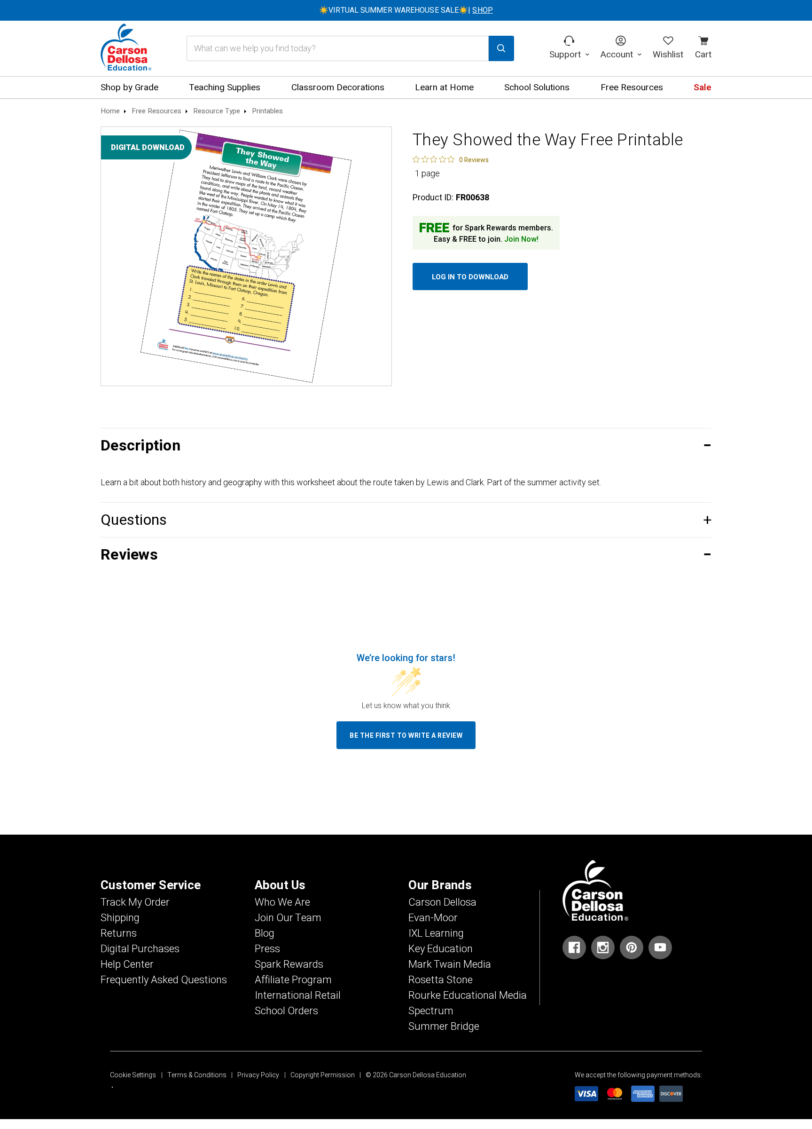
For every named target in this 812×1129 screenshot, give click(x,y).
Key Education (440, 948)
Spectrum (430, 1010)
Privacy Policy (258, 1075)
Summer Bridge (443, 1026)
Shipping (120, 917)
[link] (451, 159)
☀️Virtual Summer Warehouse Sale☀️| (406, 10)
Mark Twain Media (449, 964)
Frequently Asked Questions (164, 979)
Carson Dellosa (442, 902)
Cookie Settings (133, 1075)
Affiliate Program (293, 979)
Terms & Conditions (196, 1075)
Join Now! (521, 239)
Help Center (127, 964)
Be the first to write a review (406, 736)
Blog (264, 933)
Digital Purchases (140, 948)
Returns (119, 933)
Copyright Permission (322, 1075)
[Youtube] (660, 947)
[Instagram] (603, 947)
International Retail (298, 995)
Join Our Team (288, 917)
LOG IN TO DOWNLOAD (470, 277)
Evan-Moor (433, 917)
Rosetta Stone (440, 979)
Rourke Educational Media (467, 995)
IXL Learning (436, 933)
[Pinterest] (631, 947)
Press (267, 948)
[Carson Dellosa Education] (126, 48)
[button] (406, 445)
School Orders (286, 1010)
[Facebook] (574, 947)
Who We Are (282, 902)
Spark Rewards (289, 964)
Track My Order (135, 902)
